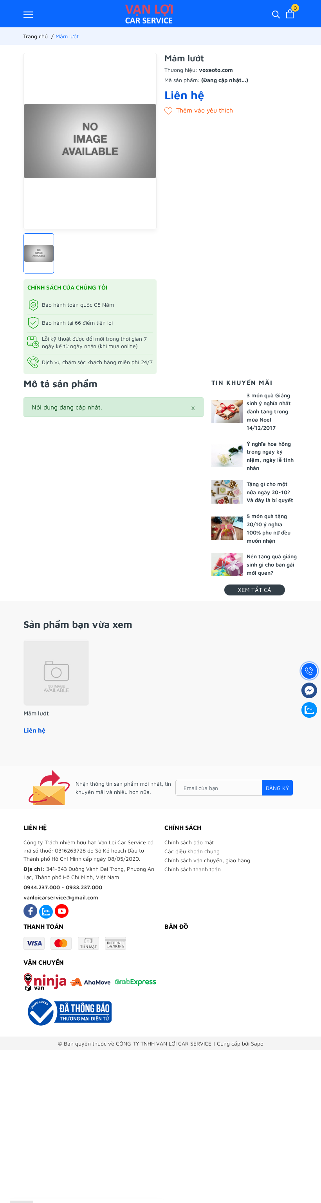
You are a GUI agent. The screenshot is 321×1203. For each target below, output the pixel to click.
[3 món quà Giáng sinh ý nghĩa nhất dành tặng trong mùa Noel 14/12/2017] (227, 411)
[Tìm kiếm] (276, 14)
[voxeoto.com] (149, 13)
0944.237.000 (41, 887)
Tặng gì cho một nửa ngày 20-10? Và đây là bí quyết (270, 492)
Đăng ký (277, 788)
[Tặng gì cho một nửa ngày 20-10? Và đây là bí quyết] (227, 492)
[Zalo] (46, 911)
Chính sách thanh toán (192, 869)
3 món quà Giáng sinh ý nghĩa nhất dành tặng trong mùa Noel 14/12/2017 (269, 411)
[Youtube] (62, 911)
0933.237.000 (84, 887)
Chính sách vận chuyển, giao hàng (207, 860)
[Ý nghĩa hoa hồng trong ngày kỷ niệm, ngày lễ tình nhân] (227, 455)
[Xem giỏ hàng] (290, 13)
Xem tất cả (254, 589)
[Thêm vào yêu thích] (198, 110)
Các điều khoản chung (192, 851)
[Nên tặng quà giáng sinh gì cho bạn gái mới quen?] (227, 564)
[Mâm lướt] (56, 673)
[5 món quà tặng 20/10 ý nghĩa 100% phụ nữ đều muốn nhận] (227, 528)
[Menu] (28, 14)
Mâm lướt (36, 713)
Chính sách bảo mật (189, 842)
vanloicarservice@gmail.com (60, 897)
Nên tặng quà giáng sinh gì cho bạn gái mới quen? (272, 564)
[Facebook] (30, 911)
